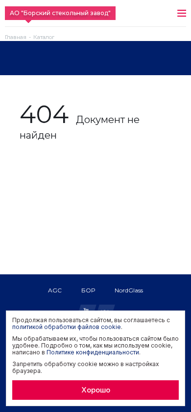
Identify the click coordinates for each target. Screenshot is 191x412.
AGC (55, 290)
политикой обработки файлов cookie (66, 326)
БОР (88, 290)
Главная (15, 37)
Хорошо (95, 389)
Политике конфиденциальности (93, 352)
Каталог (43, 37)
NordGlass (129, 290)
